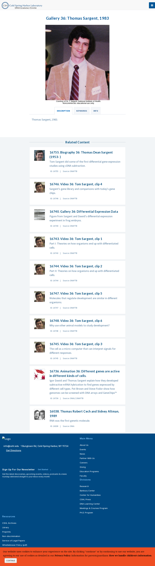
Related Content (77, 142)
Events (83, 449)
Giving (83, 467)
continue (10, 560)
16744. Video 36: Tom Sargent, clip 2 (75, 266)
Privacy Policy (62, 555)
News (82, 454)
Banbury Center (87, 490)
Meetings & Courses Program (94, 508)
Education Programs (89, 471)
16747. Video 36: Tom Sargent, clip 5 (75, 293)
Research (84, 486)
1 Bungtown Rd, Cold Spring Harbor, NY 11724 (44, 446)
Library (5, 527)
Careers (83, 462)
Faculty (83, 476)
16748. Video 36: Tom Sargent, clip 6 (75, 320)
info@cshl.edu (11, 446)
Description (63, 110)
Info (95, 110)
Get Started (43, 469)
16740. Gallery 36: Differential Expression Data (83, 211)
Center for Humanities (90, 495)
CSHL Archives (9, 523)
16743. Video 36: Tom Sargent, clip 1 (75, 239)
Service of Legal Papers (13, 540)
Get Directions (13, 450)
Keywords (81, 110)
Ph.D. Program (86, 512)
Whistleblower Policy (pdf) (14, 545)
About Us (84, 445)
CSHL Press (85, 499)
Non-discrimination (11, 536)
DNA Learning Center (90, 504)
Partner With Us (87, 458)
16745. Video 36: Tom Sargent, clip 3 (75, 344)
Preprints (6, 532)
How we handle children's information (130, 555)
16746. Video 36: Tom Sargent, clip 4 (75, 184)
